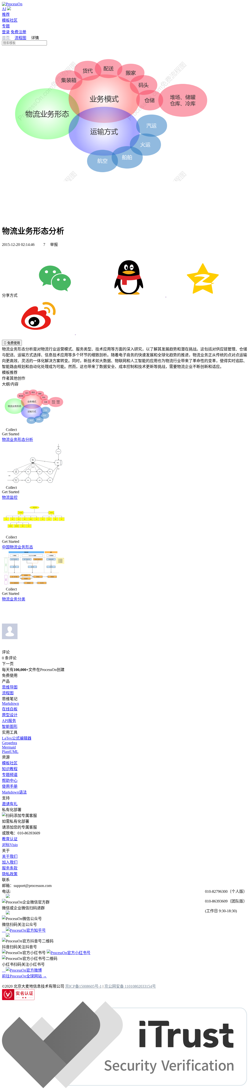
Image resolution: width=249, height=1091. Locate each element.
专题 (6, 26)
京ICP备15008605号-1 (83, 986)
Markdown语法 (14, 792)
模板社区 (10, 20)
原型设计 (10, 715)
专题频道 (10, 775)
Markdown (10, 703)
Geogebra (9, 743)
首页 (6, 38)
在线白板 (10, 709)
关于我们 (10, 856)
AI (4, 9)
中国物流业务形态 (17, 547)
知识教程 (10, 769)
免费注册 (18, 32)
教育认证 (10, 839)
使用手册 (10, 786)
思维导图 (10, 687)
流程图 (20, 38)
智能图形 (10, 726)
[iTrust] (124, 1087)
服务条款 (10, 868)
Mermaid (9, 747)
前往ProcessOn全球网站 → (24, 976)
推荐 (6, 14)
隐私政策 (10, 874)
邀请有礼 (10, 804)
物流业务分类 (13, 599)
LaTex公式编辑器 (16, 738)
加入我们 (10, 862)
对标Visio (10, 845)
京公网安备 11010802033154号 (130, 986)
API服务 (9, 721)
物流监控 (10, 497)
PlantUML (10, 752)
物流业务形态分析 (17, 440)
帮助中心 (10, 780)
